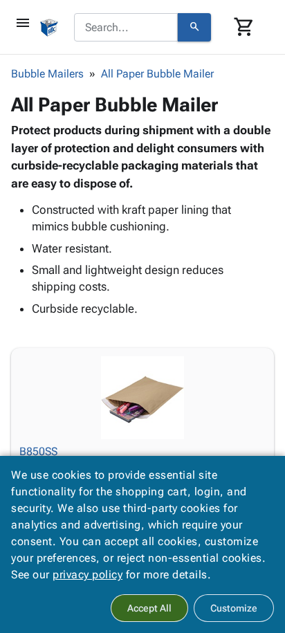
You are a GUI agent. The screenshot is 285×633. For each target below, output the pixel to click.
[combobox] (126, 28)
